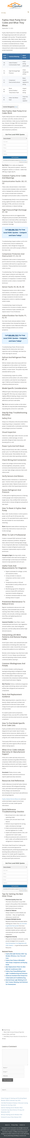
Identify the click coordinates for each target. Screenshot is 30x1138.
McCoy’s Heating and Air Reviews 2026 (11, 1114)
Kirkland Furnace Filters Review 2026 (11, 1117)
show (16, 107)
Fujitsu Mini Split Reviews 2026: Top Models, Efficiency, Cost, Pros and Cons (16, 956)
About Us (7, 1125)
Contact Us (22, 1125)
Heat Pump (7, 1030)
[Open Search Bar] (28, 12)
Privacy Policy (14, 1125)
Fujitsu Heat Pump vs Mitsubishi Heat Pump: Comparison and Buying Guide (16, 962)
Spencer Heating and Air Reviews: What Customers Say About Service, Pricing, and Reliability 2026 (12, 1110)
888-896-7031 (13, 230)
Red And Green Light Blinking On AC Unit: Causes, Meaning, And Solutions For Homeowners (17, 982)
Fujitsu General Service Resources (11, 799)
